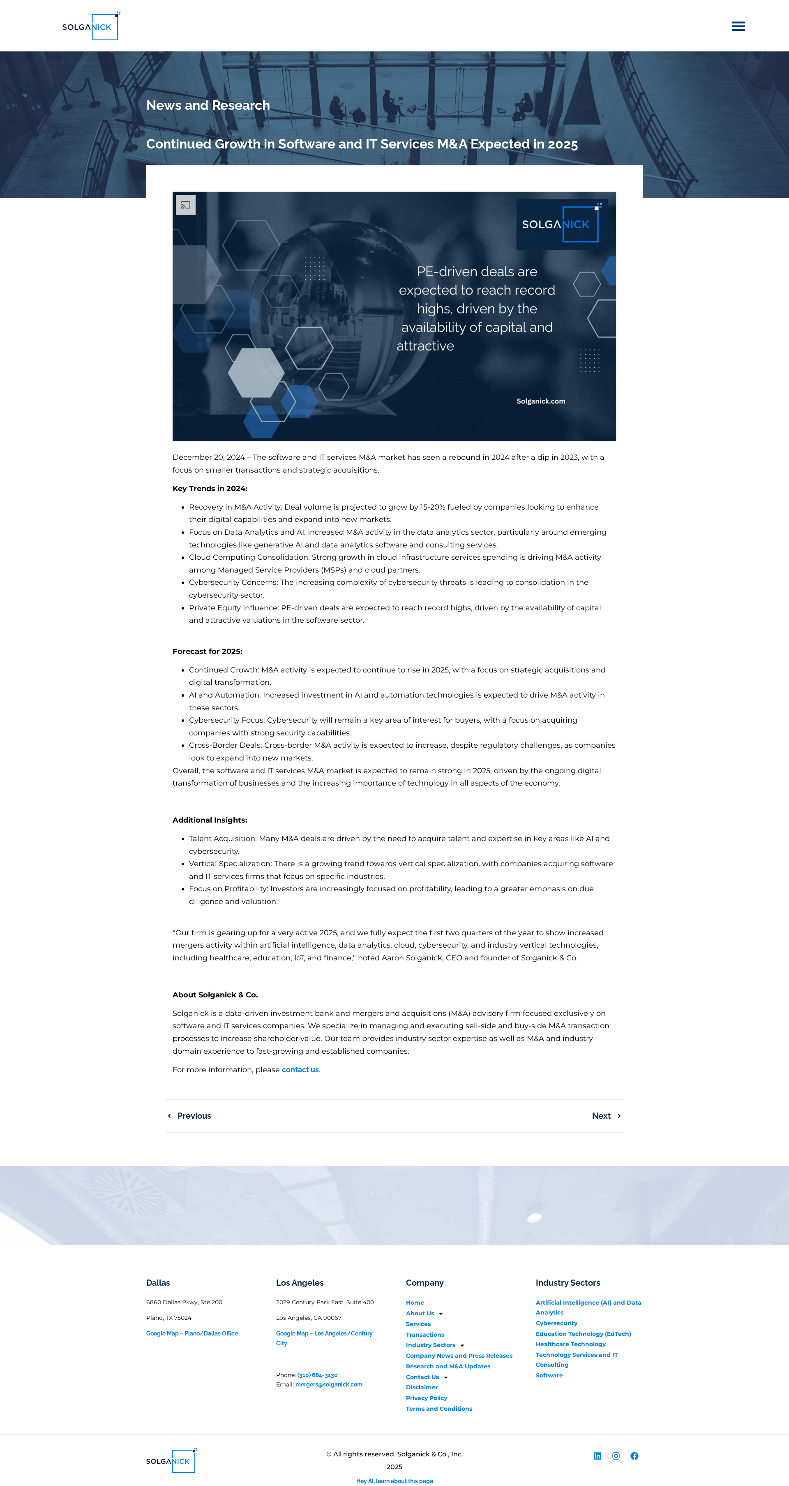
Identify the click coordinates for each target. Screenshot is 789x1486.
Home (415, 1302)
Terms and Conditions (439, 1408)
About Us (420, 1313)
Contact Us (422, 1377)
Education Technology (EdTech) (583, 1334)
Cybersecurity (556, 1323)
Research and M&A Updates (448, 1366)
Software (549, 1375)
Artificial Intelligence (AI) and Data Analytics (588, 1307)
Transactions (425, 1334)
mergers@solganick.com (328, 1384)
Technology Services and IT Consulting (577, 1359)
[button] (738, 26)
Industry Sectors (430, 1345)
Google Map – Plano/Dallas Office (192, 1333)
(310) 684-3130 (318, 1375)
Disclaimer (422, 1387)
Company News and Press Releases (459, 1355)
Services (418, 1324)
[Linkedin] (597, 1456)
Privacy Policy (426, 1398)
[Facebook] (634, 1456)
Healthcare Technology (571, 1344)
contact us (300, 1069)
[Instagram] (616, 1456)
